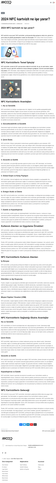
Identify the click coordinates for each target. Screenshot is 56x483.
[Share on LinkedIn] (28, 424)
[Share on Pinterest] (31, 424)
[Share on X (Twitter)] (24, 424)
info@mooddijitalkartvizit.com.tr (35, 445)
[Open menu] (51, 2)
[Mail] (35, 424)
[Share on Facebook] (20, 424)
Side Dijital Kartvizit (25, 477)
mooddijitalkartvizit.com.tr (8, 23)
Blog (3, 13)
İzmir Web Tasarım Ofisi (16, 458)
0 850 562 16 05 (32, 447)
